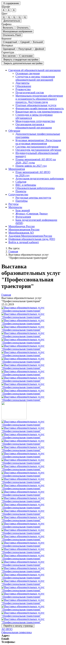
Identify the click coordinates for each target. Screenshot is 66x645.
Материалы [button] (15, 207)
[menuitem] (36, 99)
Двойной (39, 49)
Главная (13, 251)
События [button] (20, 181)
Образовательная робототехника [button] (35, 188)
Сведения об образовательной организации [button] (34, 70)
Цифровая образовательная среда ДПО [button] (31, 239)
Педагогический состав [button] (29, 92)
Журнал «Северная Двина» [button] (31, 213)
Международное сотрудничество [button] (35, 121)
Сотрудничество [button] (18, 194)
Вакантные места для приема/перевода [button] (38, 111)
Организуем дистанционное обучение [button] (38, 149)
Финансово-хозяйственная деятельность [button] (39, 108)
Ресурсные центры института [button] (33, 197)
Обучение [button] (14, 130)
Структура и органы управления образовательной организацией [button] (35, 78)
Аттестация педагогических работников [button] (39, 178)
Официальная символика (16, 632)
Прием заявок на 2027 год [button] (31, 165)
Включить (8, 27)
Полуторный (25, 49)
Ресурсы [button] (13, 204)
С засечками (26, 56)
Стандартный (10, 42)
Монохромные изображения (17, 31)
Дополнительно (11, 20)
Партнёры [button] (21, 200)
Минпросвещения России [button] (23, 229)
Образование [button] (23, 86)
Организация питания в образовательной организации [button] (33, 126)
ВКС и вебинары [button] (25, 184)
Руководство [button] (23, 89)
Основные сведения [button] (27, 73)
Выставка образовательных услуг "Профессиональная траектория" (28, 256)
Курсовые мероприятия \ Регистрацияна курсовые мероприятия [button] (38, 142)
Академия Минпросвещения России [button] (30, 235)
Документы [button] (22, 82)
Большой (38, 42)
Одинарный (9, 49)
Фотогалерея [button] (23, 216)
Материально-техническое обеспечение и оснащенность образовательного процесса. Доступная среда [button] (39, 99)
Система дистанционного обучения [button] (36, 146)
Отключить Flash (12, 35)
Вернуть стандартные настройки (20, 59)
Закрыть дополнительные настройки (22, 63)
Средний (25, 42)
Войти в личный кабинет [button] (23, 242)
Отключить (23, 27)
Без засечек (9, 56)
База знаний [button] (22, 210)
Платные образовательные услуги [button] (35, 105)
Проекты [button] (20, 191)
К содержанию (11, 3)
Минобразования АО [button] (21, 232)
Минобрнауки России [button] (21, 226)
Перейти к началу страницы (18, 625)
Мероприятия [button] (16, 168)
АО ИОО (6, 629)
